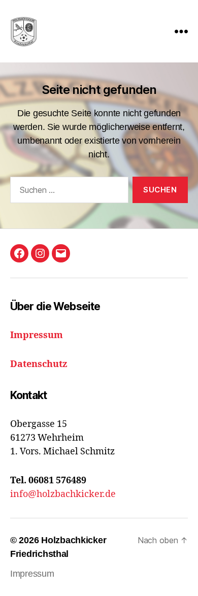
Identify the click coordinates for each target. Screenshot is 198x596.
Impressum (32, 574)
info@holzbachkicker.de (63, 494)
